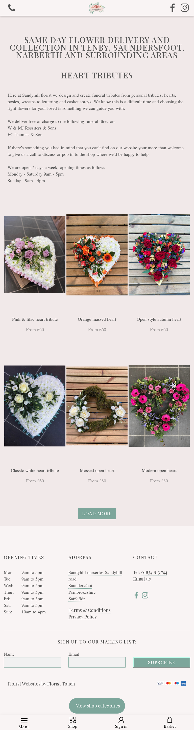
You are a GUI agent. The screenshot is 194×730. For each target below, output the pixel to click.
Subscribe (162, 662)
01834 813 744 (154, 572)
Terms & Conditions (89, 610)
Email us (142, 579)
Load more (97, 513)
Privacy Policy (82, 617)
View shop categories (98, 706)
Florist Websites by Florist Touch (41, 684)
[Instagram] (184, 8)
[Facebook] (172, 8)
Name (9, 654)
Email (73, 654)
